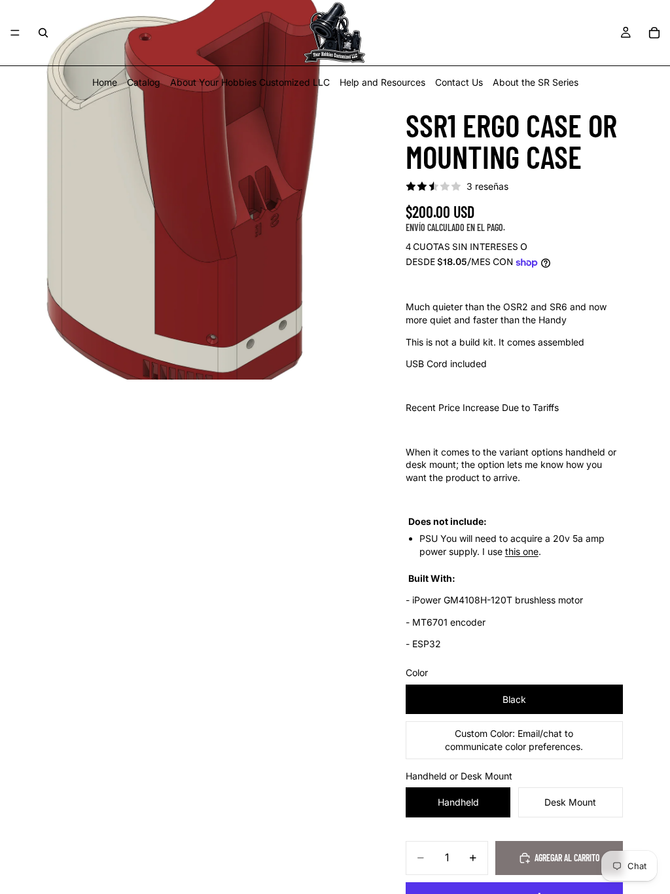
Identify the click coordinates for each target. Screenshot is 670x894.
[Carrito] (654, 32)
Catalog (143, 82)
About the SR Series (535, 82)
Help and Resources (382, 82)
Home (104, 82)
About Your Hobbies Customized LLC (250, 82)
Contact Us (459, 82)
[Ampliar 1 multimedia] (189, 190)
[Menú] (15, 33)
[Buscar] (43, 32)
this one (521, 551)
